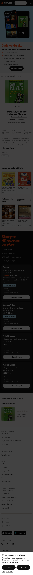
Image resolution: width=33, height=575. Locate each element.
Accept (23, 567)
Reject (9, 567)
